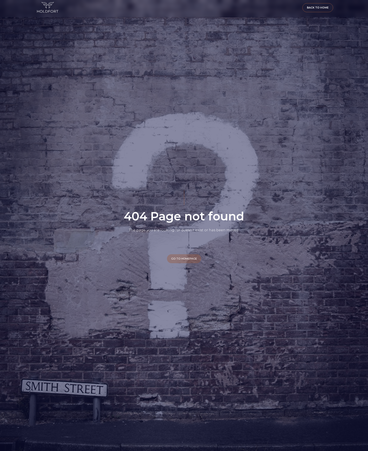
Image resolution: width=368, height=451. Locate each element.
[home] (47, 7)
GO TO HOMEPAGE (184, 258)
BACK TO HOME (318, 7)
